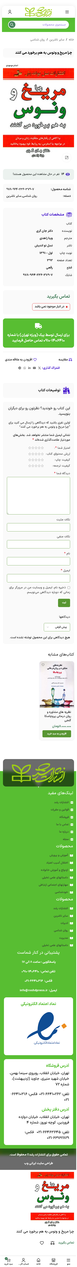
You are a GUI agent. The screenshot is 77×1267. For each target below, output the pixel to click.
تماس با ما (62, 824)
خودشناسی (61, 892)
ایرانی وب (30, 1163)
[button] (56, 733)
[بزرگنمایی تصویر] (66, 157)
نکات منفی (63, 536)
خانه (71, 40)
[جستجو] (12, 24)
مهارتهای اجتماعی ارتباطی (53, 885)
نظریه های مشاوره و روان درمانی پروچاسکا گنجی (57, 716)
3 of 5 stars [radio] (36, 447)
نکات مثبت (63, 519)
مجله (66, 839)
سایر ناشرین (56, 40)
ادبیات (64, 923)
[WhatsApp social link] (24, 368)
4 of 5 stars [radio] (32, 447)
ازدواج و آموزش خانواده (54, 870)
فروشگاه (64, 817)
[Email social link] (34, 368)
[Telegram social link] (19, 368)
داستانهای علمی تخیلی (55, 878)
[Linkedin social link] (29, 368)
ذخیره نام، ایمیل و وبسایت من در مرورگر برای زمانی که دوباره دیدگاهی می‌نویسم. (39, 590)
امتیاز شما (62, 448)
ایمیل (65, 570)
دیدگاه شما (62, 473)
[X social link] (39, 368)
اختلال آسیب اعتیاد (57, 863)
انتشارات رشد (61, 802)
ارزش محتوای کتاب (58, 454)
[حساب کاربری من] (10, 12)
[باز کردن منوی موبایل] (67, 12)
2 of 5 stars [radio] (39, 447)
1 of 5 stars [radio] (42, 447)
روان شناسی (37, 40)
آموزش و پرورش (59, 855)
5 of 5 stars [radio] (29, 447)
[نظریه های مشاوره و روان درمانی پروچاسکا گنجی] (56, 684)
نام (67, 553)
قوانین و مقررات (60, 810)
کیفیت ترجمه (61, 466)
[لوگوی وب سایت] (38, 11)
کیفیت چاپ (62, 460)
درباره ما (64, 832)
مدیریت (63, 938)
